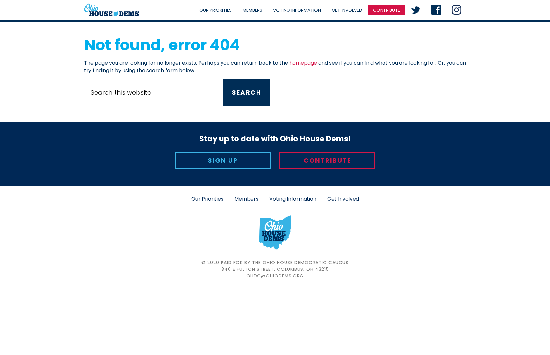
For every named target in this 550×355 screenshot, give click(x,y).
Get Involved (343, 198)
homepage (303, 62)
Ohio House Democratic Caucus (111, 10)
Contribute (327, 160)
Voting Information (292, 198)
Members (246, 198)
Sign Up (223, 160)
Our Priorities (207, 198)
